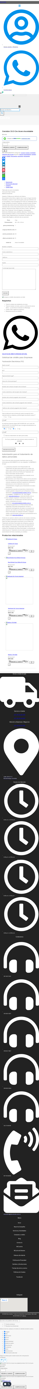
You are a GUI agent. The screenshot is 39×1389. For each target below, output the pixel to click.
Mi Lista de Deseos (19, 1250)
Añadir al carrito (9, 147)
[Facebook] (19, 158)
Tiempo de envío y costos (19, 1268)
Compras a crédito (19, 1234)
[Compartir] (19, 178)
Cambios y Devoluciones (19, 1264)
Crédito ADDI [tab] (9, 187)
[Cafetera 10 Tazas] (11, 539)
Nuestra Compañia (19, 1226)
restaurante (27, 156)
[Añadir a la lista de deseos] (6, 151)
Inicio (19, 1223)
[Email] (19, 167)
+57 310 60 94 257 (19, 718)
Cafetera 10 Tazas (13, 543)
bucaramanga (27, 154)
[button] (19, 6)
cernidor (33, 154)
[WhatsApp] (19, 175)
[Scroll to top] (1, 1360)
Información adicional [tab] (11, 183)
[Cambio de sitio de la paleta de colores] (7, 1384)
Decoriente (3, 2)
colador (8, 156)
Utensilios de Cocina (7, 154)
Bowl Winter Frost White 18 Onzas (17, 562)
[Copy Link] (19, 173)
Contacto (19, 1242)
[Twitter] (19, 161)
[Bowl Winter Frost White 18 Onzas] (15, 557)
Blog (19, 1238)
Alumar (21, 154)
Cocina (5, 117)
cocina (4, 156)
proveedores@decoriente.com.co (21, 503)
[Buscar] (2, 113)
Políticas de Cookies (19, 1272)
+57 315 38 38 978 (19, 714)
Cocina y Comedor (30, 152)
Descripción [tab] (9, 182)
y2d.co (24, 1315)
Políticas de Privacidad (19, 1260)
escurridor (20, 156)
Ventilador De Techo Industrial (16, 608)
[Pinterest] (19, 170)
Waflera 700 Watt (12, 654)
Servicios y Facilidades (19, 1230)
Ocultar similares (10, 1324)
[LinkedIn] (19, 164)
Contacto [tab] (8, 185)
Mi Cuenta (19, 1246)
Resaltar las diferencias (12, 1326)
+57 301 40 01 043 (19, 725)
